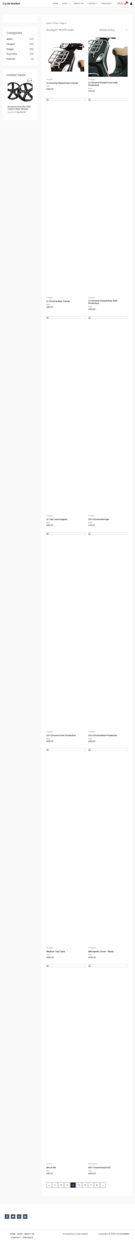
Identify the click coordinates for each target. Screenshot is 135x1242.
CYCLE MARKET (123, 1233)
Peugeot (11, 44)
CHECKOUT (106, 3)
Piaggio (10, 49)
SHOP (64, 3)
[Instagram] (19, 1216)
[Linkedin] (25, 1216)
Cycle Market (11, 3)
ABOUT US (78, 3)
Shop (56, 23)
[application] (68, 3)
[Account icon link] (131, 3)
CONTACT (92, 3)
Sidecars (11, 58)
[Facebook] (7, 1216)
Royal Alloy (12, 53)
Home (49, 23)
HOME (55, 3)
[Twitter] (13, 1216)
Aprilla (9, 39)
